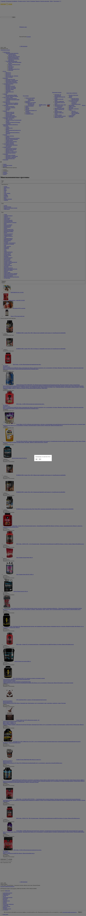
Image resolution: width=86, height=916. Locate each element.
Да (36, 459)
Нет (40, 459)
